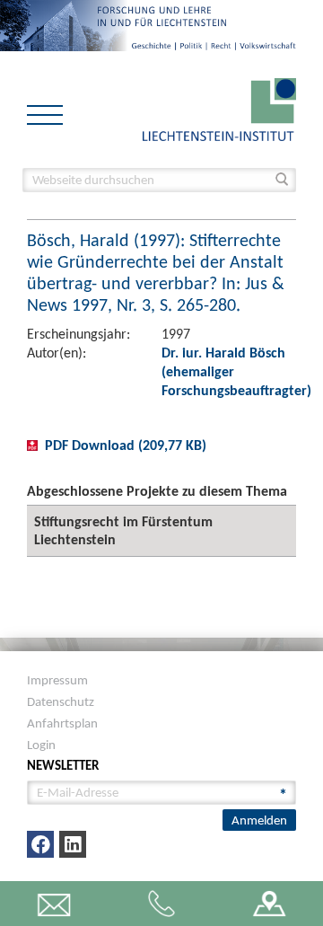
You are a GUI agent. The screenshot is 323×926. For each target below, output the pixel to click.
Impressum (57, 680)
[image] (219, 108)
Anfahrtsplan (62, 723)
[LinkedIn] (72, 844)
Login (41, 744)
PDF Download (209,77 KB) (125, 445)
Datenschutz (60, 701)
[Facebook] (40, 844)
